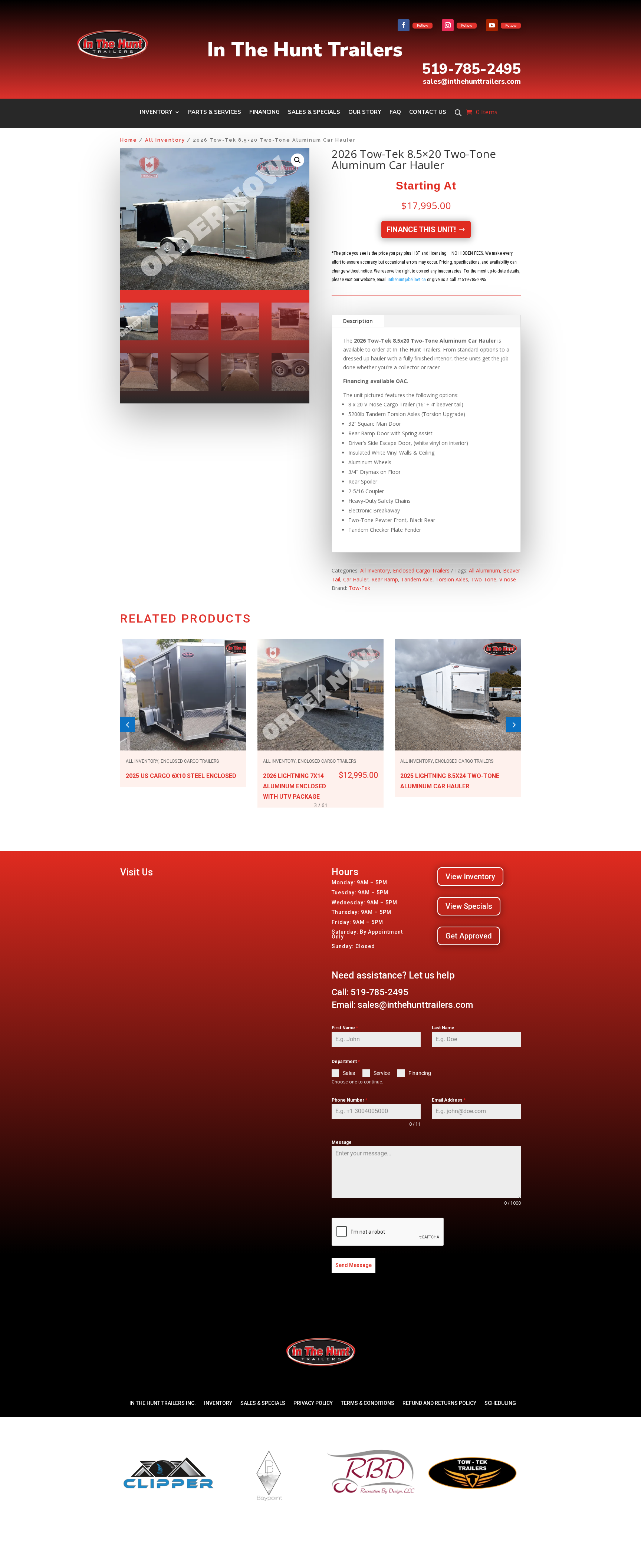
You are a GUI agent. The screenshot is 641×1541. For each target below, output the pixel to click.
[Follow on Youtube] (492, 25)
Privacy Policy (313, 1403)
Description (358, 320)
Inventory (156, 112)
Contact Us (427, 112)
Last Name (443, 1027)
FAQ (395, 112)
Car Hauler (355, 579)
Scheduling (500, 1403)
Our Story (364, 112)
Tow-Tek (359, 587)
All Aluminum (484, 570)
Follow (422, 25)
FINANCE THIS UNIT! (421, 229)
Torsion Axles (451, 579)
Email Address (449, 1100)
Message (342, 1142)
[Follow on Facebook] (404, 25)
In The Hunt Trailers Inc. (162, 1403)
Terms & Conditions (367, 1403)
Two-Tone (483, 579)
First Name (345, 1027)
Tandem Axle (417, 579)
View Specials (469, 906)
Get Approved (469, 935)
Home (128, 140)
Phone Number (349, 1100)
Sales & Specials (314, 112)
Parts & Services (214, 112)
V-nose (507, 579)
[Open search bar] (458, 112)
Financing (264, 112)
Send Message (353, 1265)
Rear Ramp (384, 579)
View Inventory (470, 876)
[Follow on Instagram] (448, 25)
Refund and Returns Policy (439, 1403)
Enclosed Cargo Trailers (421, 570)
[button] (297, 160)
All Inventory (165, 140)
